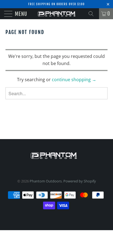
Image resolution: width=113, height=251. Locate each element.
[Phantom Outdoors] (56, 13)
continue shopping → (74, 80)
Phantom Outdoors (46, 181)
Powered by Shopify (79, 181)
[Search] (93, 13)
